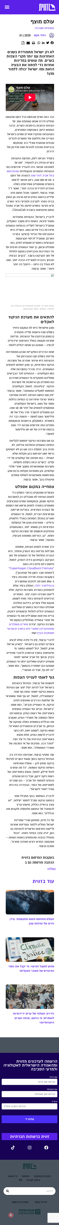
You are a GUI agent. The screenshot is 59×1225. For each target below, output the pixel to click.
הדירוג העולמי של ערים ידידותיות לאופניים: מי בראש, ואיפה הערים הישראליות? (33, 1018)
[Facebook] (46, 1147)
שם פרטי (53, 1077)
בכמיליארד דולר (44, 585)
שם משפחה (52, 1089)
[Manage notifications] (10, 1215)
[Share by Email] (28, 43)
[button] (7, 7)
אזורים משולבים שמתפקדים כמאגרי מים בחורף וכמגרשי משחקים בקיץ (30, 629)
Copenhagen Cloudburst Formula (31, 568)
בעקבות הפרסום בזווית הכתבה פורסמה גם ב (37, 860)
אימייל (54, 1101)
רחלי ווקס (40, 35)
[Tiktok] (13, 1147)
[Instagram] (29, 1147)
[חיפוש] (7, 1191)
